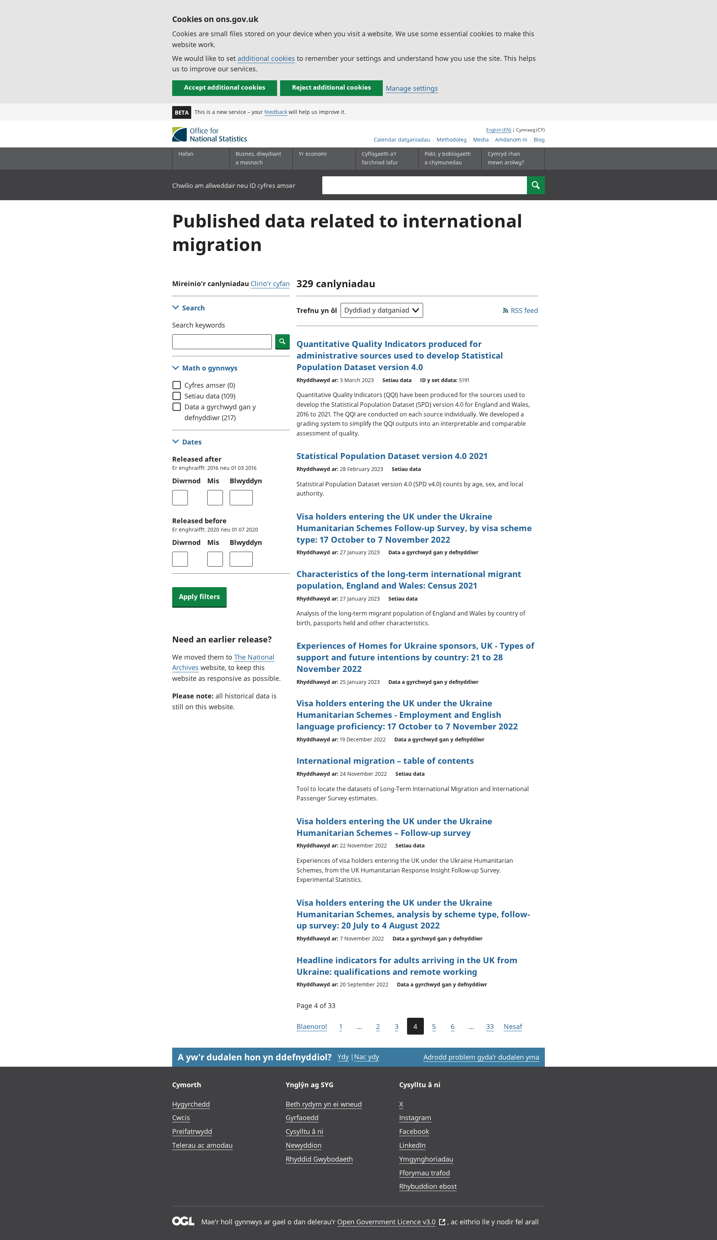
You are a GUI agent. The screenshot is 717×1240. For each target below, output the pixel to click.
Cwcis (181, 1117)
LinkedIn (412, 1145)
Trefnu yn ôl (317, 310)
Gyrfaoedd (302, 1117)
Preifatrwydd (192, 1131)
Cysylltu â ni (304, 1131)
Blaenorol (312, 1026)
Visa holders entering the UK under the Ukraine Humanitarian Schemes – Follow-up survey (394, 826)
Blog (539, 139)
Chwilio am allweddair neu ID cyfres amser (233, 185)
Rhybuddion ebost (428, 1186)
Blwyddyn (246, 480)
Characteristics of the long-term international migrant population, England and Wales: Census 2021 (409, 579)
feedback (275, 111)
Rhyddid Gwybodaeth (319, 1158)
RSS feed (524, 310)
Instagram (415, 1117)
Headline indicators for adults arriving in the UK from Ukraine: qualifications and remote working (407, 965)
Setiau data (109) (209, 395)
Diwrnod (186, 480)
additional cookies (266, 58)
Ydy (343, 1056)
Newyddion (304, 1145)
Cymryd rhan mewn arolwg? (506, 157)
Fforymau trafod (424, 1172)
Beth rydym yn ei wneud (324, 1104)
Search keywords (198, 324)
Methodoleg (452, 139)
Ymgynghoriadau (426, 1158)
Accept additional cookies (224, 87)
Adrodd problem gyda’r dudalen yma (481, 1057)
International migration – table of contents (385, 760)
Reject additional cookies (331, 87)
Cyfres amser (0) (209, 385)
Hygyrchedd (191, 1104)
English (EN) (498, 130)
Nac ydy (366, 1056)
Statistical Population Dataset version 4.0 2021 (392, 455)
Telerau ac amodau (202, 1145)
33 (490, 1026)
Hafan (186, 153)
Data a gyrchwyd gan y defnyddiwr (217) (220, 412)
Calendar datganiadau (402, 139)
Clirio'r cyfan (270, 283)
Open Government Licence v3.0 (386, 1221)
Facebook (414, 1131)
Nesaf (513, 1026)
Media (481, 139)
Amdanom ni (511, 139)
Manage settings (412, 88)
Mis (213, 480)
